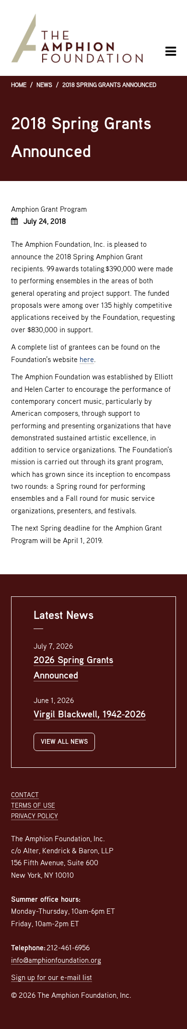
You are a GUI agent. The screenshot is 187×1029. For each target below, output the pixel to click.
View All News (64, 741)
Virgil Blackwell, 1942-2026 (90, 714)
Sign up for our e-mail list (51, 977)
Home (18, 84)
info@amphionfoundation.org (56, 960)
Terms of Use (33, 805)
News (44, 84)
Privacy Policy (34, 816)
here (87, 359)
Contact (25, 795)
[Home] (77, 38)
